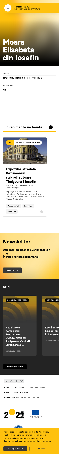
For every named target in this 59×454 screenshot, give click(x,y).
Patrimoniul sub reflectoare (27, 142)
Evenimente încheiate (28, 127)
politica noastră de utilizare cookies (33, 441)
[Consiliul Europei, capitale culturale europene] (36, 417)
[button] (7, 8)
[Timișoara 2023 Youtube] (6, 381)
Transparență (19, 387)
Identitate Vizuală (20, 392)
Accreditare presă (37, 387)
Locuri (10, 142)
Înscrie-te (12, 270)
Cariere (7, 387)
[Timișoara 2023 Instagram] (11, 381)
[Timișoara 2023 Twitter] (21, 381)
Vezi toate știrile (14, 367)
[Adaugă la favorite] (42, 211)
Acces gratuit (13, 206)
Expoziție (28, 206)
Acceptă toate (15, 449)
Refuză (41, 449)
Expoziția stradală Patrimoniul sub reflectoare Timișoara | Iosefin (21, 175)
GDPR (6, 392)
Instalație (12, 211)
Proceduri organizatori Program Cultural (21, 397)
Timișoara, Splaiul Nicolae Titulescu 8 (22, 78)
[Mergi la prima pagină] (14, 414)
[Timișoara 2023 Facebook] (16, 381)
